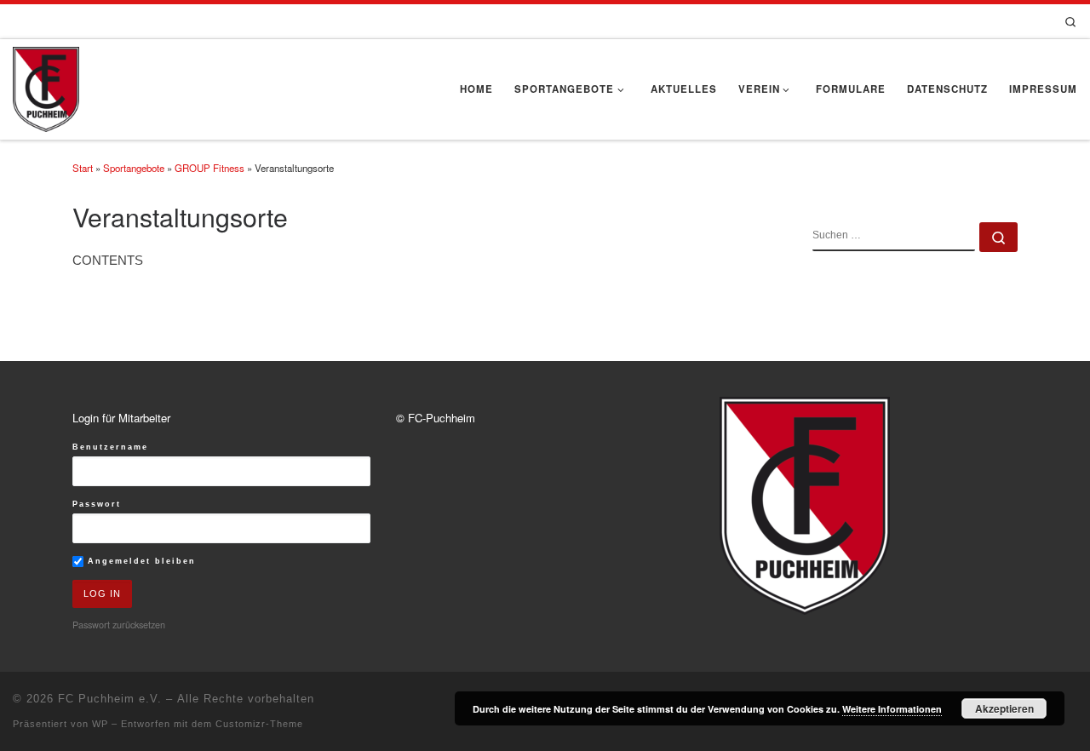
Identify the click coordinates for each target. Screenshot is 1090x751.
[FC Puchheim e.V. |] (46, 85)
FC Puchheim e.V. (110, 698)
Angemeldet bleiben (139, 561)
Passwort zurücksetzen (118, 624)
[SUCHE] (893, 236)
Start (82, 168)
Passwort (96, 504)
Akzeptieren (1004, 708)
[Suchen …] (998, 237)
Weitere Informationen (892, 708)
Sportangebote (133, 168)
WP (100, 724)
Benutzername (110, 447)
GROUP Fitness (209, 168)
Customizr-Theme (259, 724)
